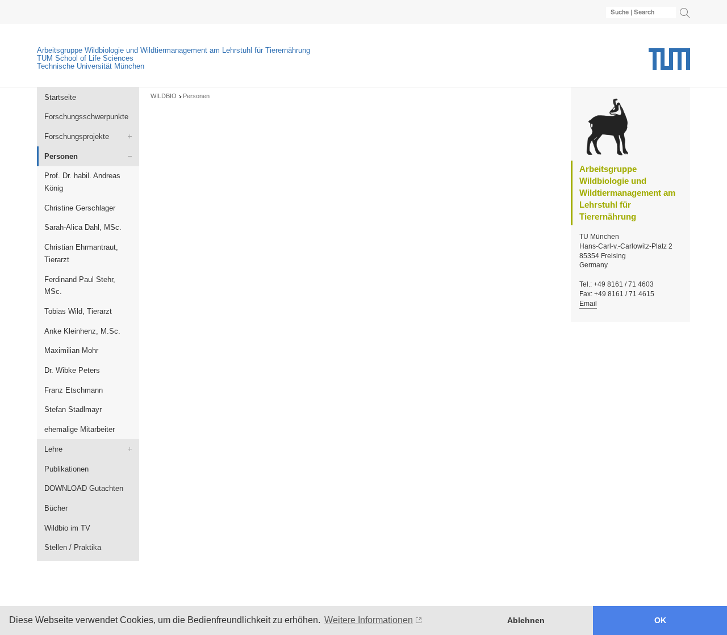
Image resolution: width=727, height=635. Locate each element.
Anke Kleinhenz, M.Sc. (82, 331)
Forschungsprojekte (76, 136)
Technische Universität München (90, 66)
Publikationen (66, 469)
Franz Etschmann (73, 390)
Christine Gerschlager (79, 208)
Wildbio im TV (67, 528)
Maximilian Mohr (71, 350)
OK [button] (660, 620)
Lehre (53, 449)
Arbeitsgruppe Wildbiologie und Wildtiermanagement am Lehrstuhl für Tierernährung (173, 50)
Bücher (56, 508)
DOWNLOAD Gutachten (83, 488)
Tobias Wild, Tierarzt (78, 311)
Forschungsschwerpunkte (86, 116)
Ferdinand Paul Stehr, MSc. (79, 285)
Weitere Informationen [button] (368, 620)
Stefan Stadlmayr (73, 409)
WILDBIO (164, 95)
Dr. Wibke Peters (72, 370)
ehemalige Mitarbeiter (79, 429)
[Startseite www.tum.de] (669, 63)
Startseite (60, 97)
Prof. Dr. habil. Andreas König (82, 181)
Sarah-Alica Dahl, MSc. (83, 227)
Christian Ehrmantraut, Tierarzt (81, 253)
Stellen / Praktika (72, 547)
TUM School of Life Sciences (85, 58)
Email (588, 304)
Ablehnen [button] (526, 620)
